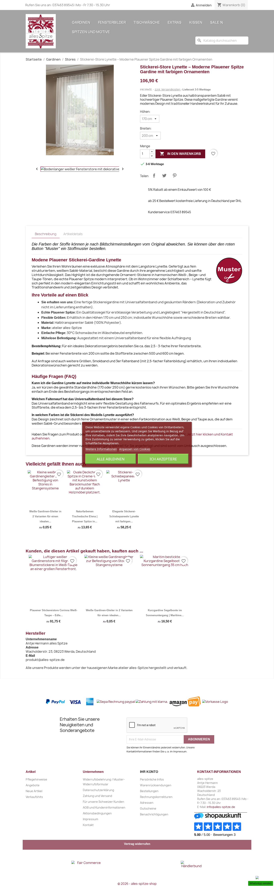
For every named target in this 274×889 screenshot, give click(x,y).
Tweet (164, 176)
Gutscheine (148, 808)
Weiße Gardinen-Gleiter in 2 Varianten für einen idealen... (45, 516)
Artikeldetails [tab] (73, 234)
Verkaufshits (34, 797)
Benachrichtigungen (154, 814)
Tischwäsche (147, 22)
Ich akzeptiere (163, 459)
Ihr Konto (149, 771)
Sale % (216, 22)
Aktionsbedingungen (97, 813)
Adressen (146, 803)
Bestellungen (149, 791)
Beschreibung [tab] (45, 234)
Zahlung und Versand (97, 796)
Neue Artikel (34, 791)
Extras (175, 22)
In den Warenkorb (180, 153)
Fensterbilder (112, 22)
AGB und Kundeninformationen (104, 807)
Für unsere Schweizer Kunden (103, 802)
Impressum (90, 819)
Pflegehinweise (36, 779)
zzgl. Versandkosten (168, 89)
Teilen (154, 176)
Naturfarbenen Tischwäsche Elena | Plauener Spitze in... (84, 516)
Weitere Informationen (101, 449)
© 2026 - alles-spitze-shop (137, 884)
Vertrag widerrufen (137, 843)
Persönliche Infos (152, 779)
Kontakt (88, 825)
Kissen (195, 22)
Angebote (33, 785)
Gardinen (81, 22)
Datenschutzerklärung (98, 790)
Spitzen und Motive (91, 31)
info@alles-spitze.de (221, 807)
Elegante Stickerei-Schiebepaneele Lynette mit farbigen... (124, 516)
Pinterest (174, 176)
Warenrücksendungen (155, 785)
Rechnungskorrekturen (156, 797)
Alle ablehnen (111, 459)
